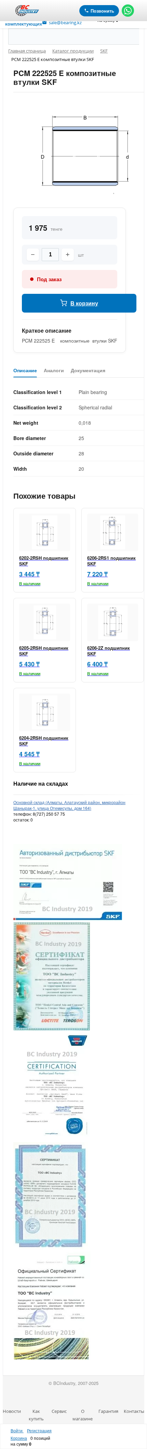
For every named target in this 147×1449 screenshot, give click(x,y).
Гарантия (108, 1411)
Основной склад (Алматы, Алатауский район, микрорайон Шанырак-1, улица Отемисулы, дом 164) (69, 805)
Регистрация (39, 1430)
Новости (12, 1411)
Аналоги (54, 370)
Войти (17, 1430)
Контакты (134, 1411)
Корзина (19, 1438)
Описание (25, 370)
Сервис (59, 1411)
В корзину (84, 303)
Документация (88, 370)
